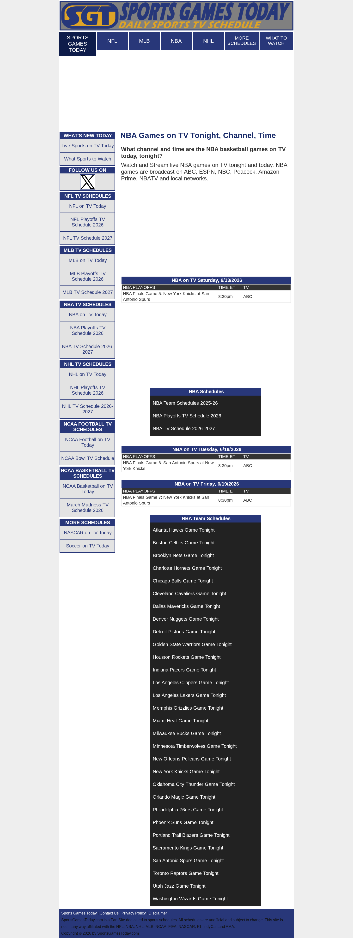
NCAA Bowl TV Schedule (87, 458)
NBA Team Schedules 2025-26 (185, 403)
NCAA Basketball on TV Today (88, 488)
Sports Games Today (79, 913)
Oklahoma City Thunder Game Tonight (194, 784)
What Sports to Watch (87, 158)
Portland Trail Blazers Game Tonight (191, 835)
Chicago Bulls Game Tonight (183, 580)
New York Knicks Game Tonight (186, 771)
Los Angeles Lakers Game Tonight (189, 695)
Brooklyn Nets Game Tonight (183, 555)
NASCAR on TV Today (88, 532)
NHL (208, 41)
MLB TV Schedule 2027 (87, 292)
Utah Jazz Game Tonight (179, 886)
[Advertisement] (176, 92)
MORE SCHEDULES (241, 41)
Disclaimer (158, 913)
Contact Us (109, 913)
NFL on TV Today (87, 206)
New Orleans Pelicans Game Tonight (192, 758)
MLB (144, 41)
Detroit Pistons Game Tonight (184, 631)
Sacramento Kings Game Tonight (188, 847)
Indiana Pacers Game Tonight (184, 669)
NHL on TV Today (87, 374)
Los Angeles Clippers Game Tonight (191, 682)
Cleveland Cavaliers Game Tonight (189, 593)
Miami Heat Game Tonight (180, 720)
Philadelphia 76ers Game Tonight (188, 809)
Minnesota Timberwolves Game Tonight (195, 746)
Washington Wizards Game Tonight (190, 898)
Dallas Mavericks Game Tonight (186, 606)
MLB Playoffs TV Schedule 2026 (88, 276)
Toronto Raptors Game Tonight (186, 873)
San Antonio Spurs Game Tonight (188, 860)
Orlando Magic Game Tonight (184, 797)
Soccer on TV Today (87, 545)
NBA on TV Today (88, 314)
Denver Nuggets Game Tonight (186, 619)
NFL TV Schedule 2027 (87, 238)
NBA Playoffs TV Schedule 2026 (187, 415)
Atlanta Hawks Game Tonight (184, 530)
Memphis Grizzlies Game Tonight (188, 708)
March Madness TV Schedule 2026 (88, 507)
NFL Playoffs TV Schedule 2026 (87, 222)
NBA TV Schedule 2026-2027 (184, 428)
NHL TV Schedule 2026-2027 (87, 409)
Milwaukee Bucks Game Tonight (187, 733)
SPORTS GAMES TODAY (78, 44)
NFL (112, 41)
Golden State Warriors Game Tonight (192, 644)
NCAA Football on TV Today (87, 442)
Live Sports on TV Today (87, 145)
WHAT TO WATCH (276, 41)
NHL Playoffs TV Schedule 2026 (87, 390)
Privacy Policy (134, 913)
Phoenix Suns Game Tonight (183, 822)
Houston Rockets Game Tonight (187, 657)
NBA (176, 41)
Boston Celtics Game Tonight (184, 542)
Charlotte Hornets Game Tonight (187, 568)
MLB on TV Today (88, 260)
